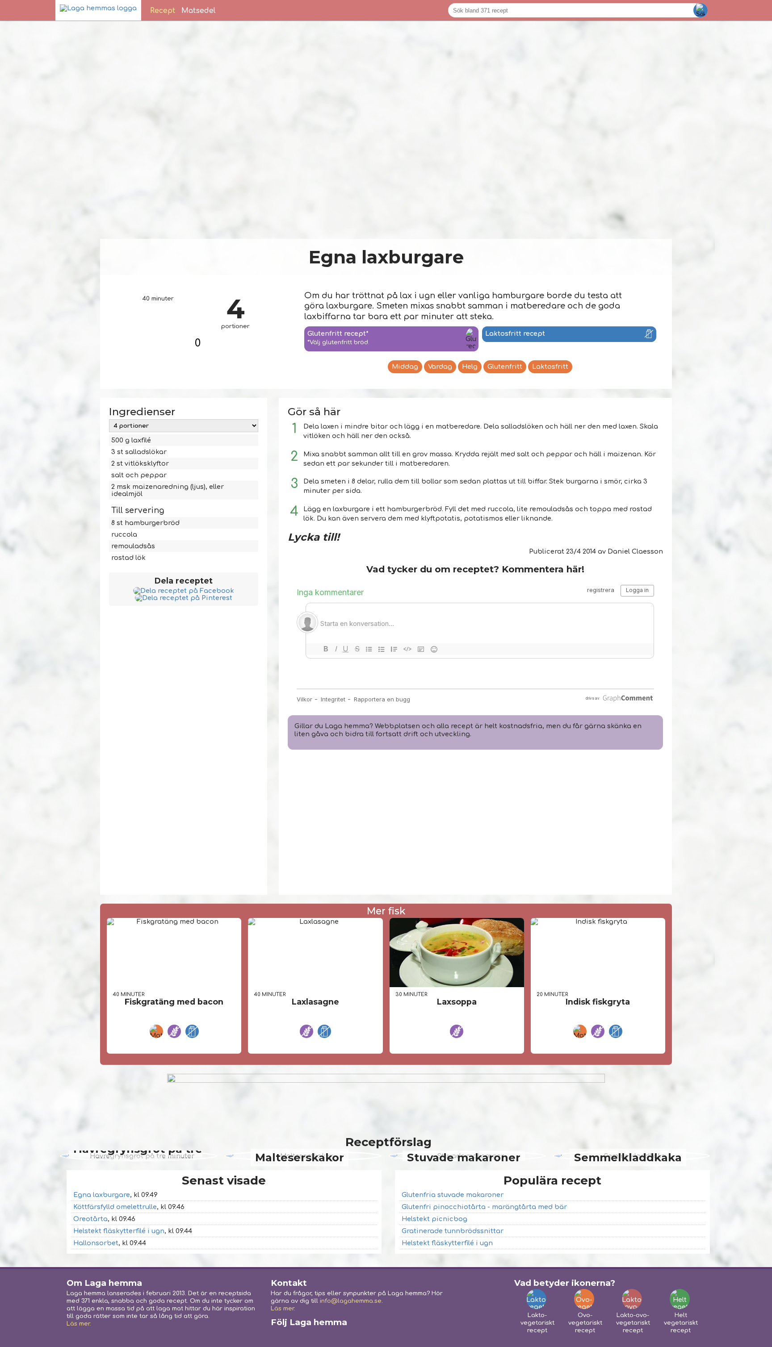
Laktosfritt (550, 366)
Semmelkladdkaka (628, 1157)
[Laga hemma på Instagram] (295, 1335)
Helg (470, 366)
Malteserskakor (299, 1157)
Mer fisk (386, 911)
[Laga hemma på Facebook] (277, 1335)
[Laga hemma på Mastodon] (313, 1335)
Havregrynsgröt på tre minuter (137, 1157)
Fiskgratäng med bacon (174, 1001)
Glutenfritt (504, 366)
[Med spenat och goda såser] (315, 921)
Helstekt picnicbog (434, 1218)
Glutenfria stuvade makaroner (452, 1194)
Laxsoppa (457, 1001)
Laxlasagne (315, 1001)
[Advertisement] (475, 823)
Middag (405, 366)
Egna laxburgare (101, 1194)
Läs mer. (79, 1324)
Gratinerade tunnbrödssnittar (452, 1230)
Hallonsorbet (95, 1243)
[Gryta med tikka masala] (598, 921)
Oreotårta (90, 1218)
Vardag (440, 366)
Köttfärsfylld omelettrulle (115, 1206)
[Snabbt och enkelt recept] (174, 921)
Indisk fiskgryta (598, 1001)
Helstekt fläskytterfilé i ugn (118, 1230)
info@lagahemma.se (351, 1301)
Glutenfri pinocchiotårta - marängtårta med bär (484, 1206)
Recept (162, 11)
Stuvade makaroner (463, 1157)
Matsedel (198, 11)
